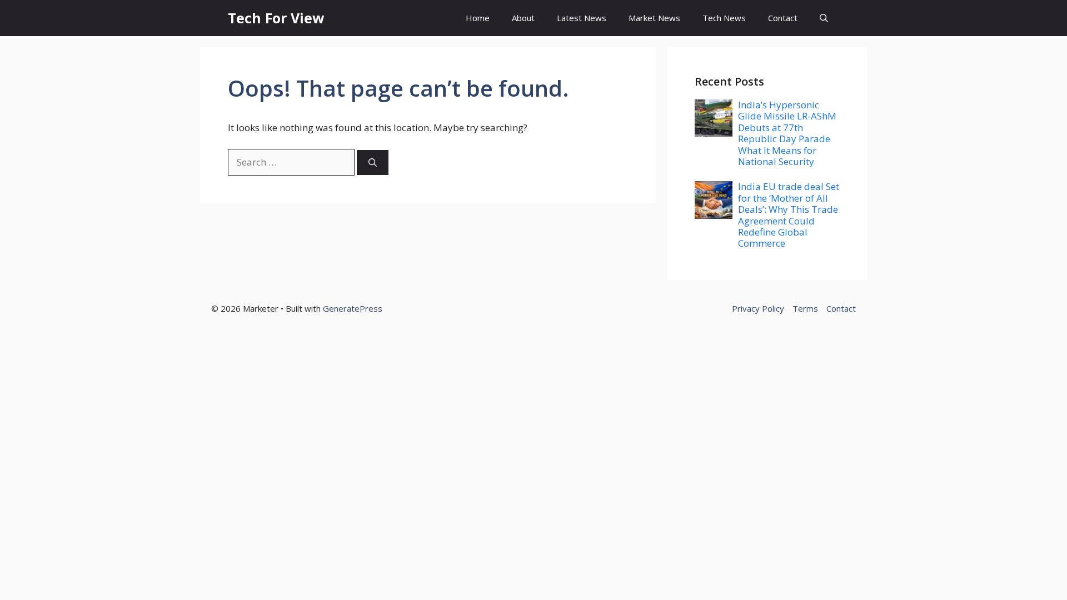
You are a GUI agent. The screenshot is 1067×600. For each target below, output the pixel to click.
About (523, 17)
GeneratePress (352, 308)
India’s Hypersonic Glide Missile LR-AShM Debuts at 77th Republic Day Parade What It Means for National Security (787, 133)
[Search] (372, 162)
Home (478, 17)
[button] (824, 18)
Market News (654, 17)
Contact (782, 17)
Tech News (724, 17)
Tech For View (276, 17)
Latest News (581, 17)
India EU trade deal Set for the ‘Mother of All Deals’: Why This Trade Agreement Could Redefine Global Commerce (788, 214)
